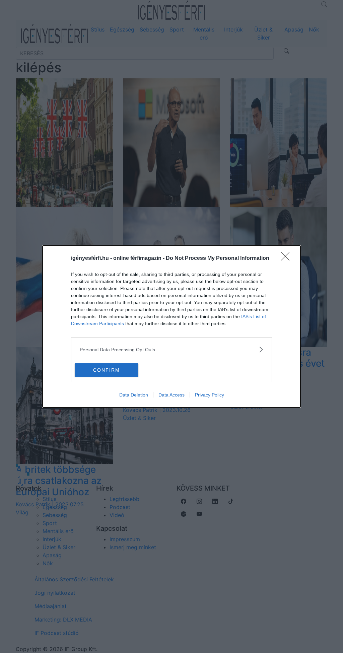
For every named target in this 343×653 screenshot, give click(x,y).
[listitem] (171, 349)
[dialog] (171, 326)
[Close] (287, 258)
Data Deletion (133, 394)
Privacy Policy (209, 394)
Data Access (171, 394)
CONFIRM (106, 370)
